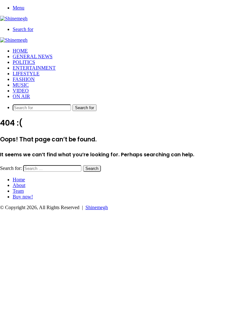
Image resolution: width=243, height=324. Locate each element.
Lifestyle (26, 73)
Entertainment (34, 68)
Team (18, 191)
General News (33, 56)
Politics (24, 62)
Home (20, 50)
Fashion (24, 79)
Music (21, 85)
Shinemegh (96, 207)
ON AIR (21, 96)
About (19, 185)
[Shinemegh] (14, 18)
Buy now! (23, 196)
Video (21, 90)
